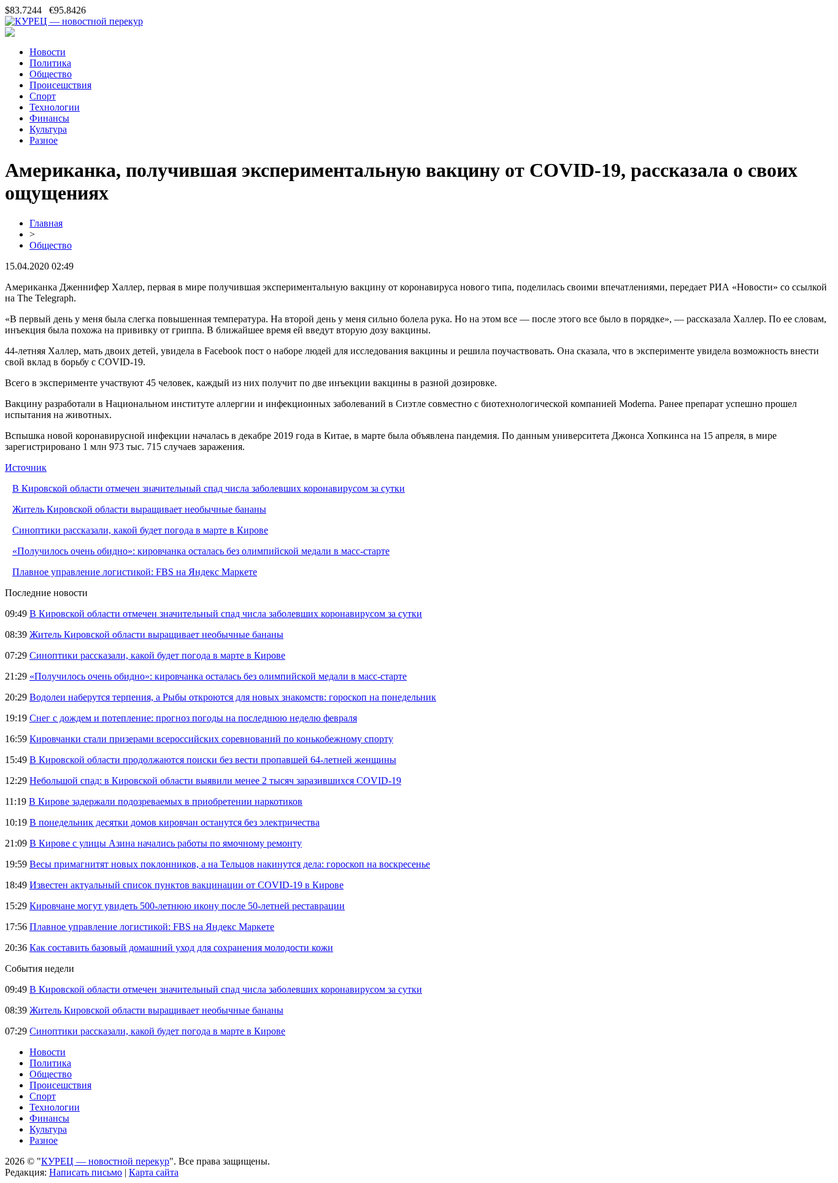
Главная (46, 223)
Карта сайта (154, 1172)
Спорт (42, 96)
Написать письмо (85, 1172)
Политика (50, 63)
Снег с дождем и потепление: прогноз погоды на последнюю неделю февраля (193, 718)
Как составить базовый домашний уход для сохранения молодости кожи (181, 947)
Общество (50, 74)
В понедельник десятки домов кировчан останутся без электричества (174, 822)
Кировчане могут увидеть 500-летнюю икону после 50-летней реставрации (187, 906)
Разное (43, 140)
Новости (47, 52)
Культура (48, 129)
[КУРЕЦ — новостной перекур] (74, 21)
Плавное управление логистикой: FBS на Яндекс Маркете (134, 572)
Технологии (54, 107)
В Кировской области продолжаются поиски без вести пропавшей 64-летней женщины (212, 759)
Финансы (49, 118)
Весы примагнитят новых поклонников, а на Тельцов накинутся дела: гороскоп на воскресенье (229, 864)
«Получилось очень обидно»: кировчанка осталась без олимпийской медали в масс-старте (201, 551)
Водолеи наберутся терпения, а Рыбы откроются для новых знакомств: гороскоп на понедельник (232, 697)
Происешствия (60, 85)
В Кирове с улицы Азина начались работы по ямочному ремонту (165, 843)
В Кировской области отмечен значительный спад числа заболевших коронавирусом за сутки (208, 488)
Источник (26, 467)
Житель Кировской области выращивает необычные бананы (139, 509)
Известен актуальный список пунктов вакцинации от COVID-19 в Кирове (186, 885)
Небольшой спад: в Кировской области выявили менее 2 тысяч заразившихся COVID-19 (215, 780)
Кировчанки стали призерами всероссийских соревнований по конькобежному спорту (211, 739)
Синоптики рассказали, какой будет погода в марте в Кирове (140, 530)
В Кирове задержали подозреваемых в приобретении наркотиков (165, 801)
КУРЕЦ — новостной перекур (105, 1161)
